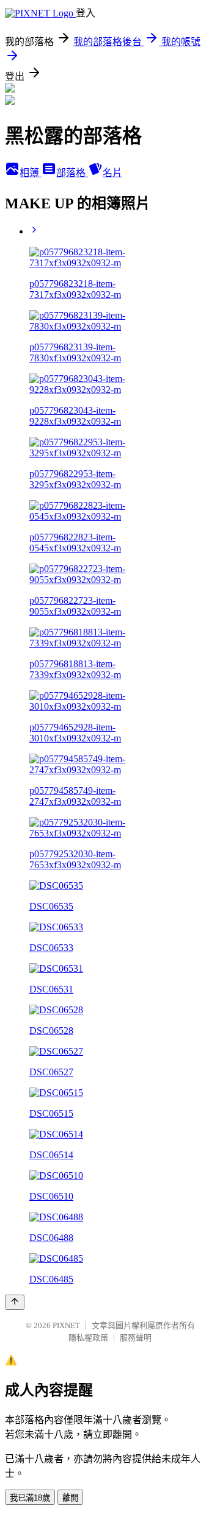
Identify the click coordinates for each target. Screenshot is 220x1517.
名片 (112, 173)
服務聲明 (136, 1337)
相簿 (31, 173)
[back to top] (14, 1302)
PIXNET (66, 1325)
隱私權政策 (88, 1337)
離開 (70, 1497)
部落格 (72, 173)
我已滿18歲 (30, 1497)
